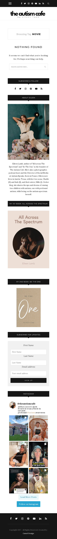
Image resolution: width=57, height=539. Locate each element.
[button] (18, 428)
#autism (31, 412)
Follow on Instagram (28, 504)
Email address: (28, 366)
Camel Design (28, 533)
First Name (28, 345)
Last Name (28, 356)
